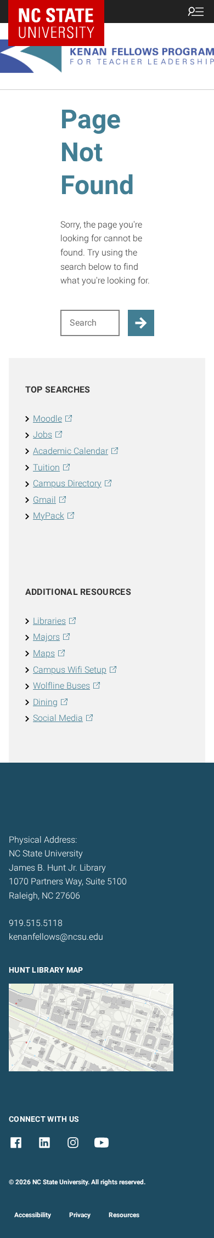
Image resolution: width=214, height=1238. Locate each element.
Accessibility (32, 1215)
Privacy (80, 1215)
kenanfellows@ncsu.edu (56, 937)
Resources (124, 1215)
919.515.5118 (36, 923)
